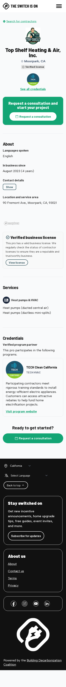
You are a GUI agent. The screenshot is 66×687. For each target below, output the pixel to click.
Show (9, 187)
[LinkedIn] (47, 603)
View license (17, 262)
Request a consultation (35, 116)
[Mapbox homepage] (11, 223)
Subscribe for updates (26, 536)
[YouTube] (36, 603)
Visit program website (33, 411)
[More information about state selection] (6, 466)
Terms (12, 578)
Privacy (13, 585)
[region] (33, 216)
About (12, 564)
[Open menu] (59, 6)
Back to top (14, 485)
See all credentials (33, 89)
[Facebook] (13, 603)
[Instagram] (24, 603)
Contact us (16, 571)
